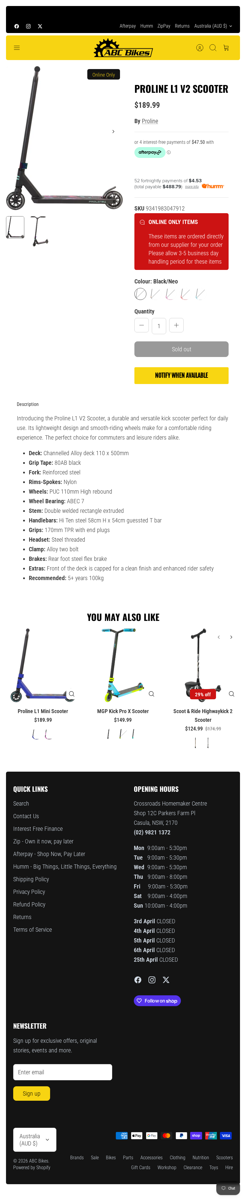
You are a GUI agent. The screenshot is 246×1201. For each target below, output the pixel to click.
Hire (229, 1167)
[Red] (185, 294)
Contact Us (26, 816)
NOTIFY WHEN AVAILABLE (181, 375)
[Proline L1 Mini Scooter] (43, 665)
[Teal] (200, 294)
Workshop (167, 1167)
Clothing (177, 1157)
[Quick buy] (71, 693)
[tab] (27, 404)
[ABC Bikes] (123, 47)
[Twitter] (40, 26)
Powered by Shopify (31, 1167)
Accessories (151, 1157)
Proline (150, 121)
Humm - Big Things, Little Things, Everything (65, 866)
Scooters (224, 1157)
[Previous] (17, 12)
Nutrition (201, 1157)
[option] (64, 138)
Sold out (181, 349)
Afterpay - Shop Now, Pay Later (49, 854)
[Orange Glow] (155, 294)
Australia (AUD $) (210, 26)
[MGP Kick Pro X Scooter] (123, 665)
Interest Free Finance (38, 828)
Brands (77, 1157)
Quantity (144, 311)
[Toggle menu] (19, 47)
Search (21, 803)
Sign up (31, 1093)
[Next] (228, 12)
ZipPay (164, 26)
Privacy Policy (29, 891)
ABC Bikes (38, 1161)
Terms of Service (32, 929)
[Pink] (170, 294)
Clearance (193, 1167)
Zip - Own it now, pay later (43, 841)
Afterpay (128, 26)
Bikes (111, 1157)
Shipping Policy (31, 879)
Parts (128, 1157)
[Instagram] (28, 26)
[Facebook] (16, 26)
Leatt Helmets (166, 12)
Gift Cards (140, 1167)
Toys (213, 1167)
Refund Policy (29, 904)
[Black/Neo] (140, 294)
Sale (95, 1157)
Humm (146, 26)
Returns (182, 26)
